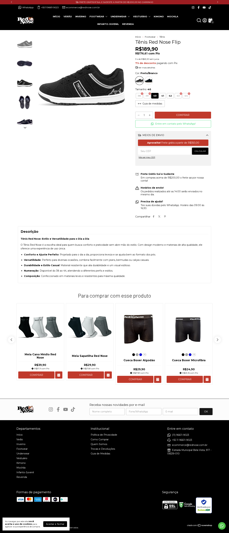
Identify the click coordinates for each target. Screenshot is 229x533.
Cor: (146, 73)
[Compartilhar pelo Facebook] (153, 216)
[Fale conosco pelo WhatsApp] (222, 526)
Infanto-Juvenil (108, 24)
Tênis (162, 36)
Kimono (159, 16)
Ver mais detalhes (146, 67)
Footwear (97, 16)
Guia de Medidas (100, 453)
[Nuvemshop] (200, 525)
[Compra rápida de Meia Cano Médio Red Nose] (58, 375)
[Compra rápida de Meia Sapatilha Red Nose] (108, 375)
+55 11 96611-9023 (50, 7)
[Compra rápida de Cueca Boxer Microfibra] (207, 379)
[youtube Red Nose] (204, 7)
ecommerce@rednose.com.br (83, 7)
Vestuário (140, 16)
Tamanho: (143, 89)
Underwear (118, 16)
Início (56, 16)
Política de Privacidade (104, 434)
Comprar (36, 374)
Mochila (172, 16)
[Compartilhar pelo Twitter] (159, 216)
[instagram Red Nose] (193, 7)
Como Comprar (100, 439)
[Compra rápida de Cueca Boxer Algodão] (157, 379)
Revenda (128, 24)
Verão (68, 16)
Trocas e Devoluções (103, 448)
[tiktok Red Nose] (210, 7)
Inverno (80, 16)
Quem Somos (99, 444)
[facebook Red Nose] (198, 7)
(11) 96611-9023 (180, 434)
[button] (173, 124)
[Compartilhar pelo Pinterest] (164, 216)
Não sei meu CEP (147, 157)
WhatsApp (28, 7)
